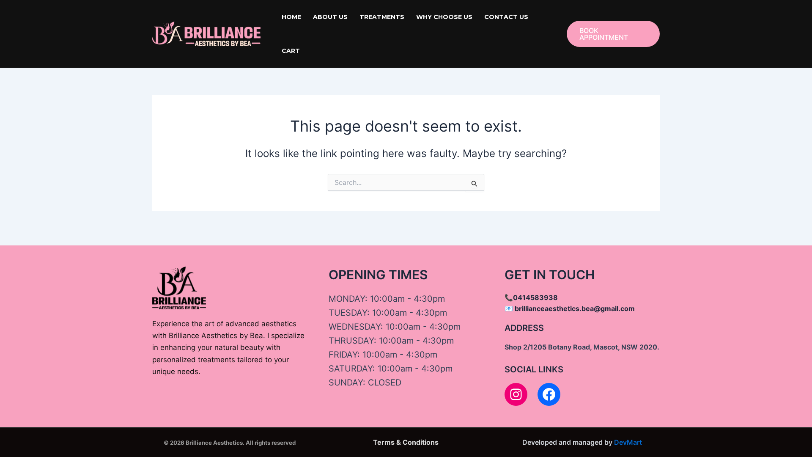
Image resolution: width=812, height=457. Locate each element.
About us (330, 17)
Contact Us (506, 17)
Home (291, 17)
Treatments (381, 17)
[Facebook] (549, 394)
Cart (291, 51)
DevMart (628, 442)
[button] (613, 34)
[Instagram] (516, 394)
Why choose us (444, 17)
